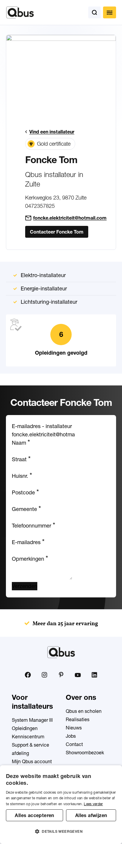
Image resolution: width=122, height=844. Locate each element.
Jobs (71, 736)
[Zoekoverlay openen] (94, 12)
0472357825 (40, 205)
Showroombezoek (85, 752)
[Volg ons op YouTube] (77, 675)
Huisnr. (22, 475)
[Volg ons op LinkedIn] (94, 675)
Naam (21, 442)
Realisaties (77, 719)
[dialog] (61, 804)
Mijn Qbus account (32, 761)
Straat (21, 459)
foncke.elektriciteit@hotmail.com (70, 218)
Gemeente (26, 509)
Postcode (25, 492)
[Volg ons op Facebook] (27, 674)
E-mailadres (28, 542)
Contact (74, 744)
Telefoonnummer (33, 525)
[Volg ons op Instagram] (44, 675)
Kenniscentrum (28, 736)
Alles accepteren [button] (34, 815)
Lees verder (93, 804)
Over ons (81, 697)
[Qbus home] (20, 12)
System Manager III (32, 720)
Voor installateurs (32, 701)
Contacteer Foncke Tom (57, 232)
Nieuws (74, 728)
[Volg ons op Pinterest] (61, 674)
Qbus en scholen (84, 711)
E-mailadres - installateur (42, 426)
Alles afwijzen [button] (91, 815)
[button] (61, 831)
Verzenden (24, 586)
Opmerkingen (30, 558)
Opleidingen (25, 728)
